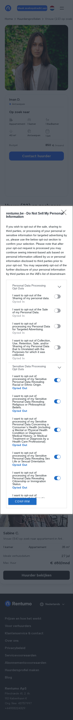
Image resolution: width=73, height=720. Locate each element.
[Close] (65, 214)
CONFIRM (22, 501)
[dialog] (36, 360)
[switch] (57, 296)
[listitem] (36, 287)
